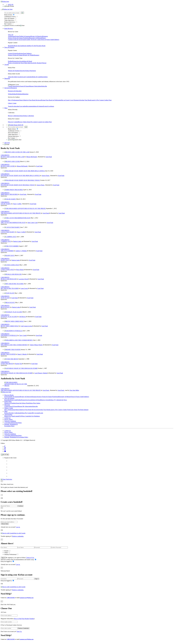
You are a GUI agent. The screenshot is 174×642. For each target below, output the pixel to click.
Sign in (3, 557)
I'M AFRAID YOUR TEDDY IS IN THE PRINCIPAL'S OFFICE (20, 175)
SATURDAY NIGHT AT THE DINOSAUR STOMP (16, 373)
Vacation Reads (41, 45)
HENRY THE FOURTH (8, 354)
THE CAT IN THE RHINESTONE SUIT (13, 222)
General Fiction (12, 53)
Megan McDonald (31, 157)
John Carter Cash (32, 222)
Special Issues (20, 86)
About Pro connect (32, 122)
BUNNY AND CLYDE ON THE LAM (12, 157)
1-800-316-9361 (11, 597)
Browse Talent (22, 122)
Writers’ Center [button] (8, 408)
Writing (10, 94)
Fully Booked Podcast (40, 63)
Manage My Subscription (25, 406)
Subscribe (44, 86)
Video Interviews (9, 20)
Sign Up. (19, 631)
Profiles (10, 61)
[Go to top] (5, 455)
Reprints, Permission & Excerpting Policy (11, 425)
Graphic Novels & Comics (33, 39)
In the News (20, 63)
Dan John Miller (74, 390)
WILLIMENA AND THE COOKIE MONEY (14, 345)
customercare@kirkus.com (26, 597)
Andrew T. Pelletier (21, 251)
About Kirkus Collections (26, 115)
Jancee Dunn (46, 175)
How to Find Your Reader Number (24, 618)
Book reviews (8, 15)
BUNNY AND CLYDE (8, 166)
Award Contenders (27, 77)
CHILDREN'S (5, 155)
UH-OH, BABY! (6, 204)
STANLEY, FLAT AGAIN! (9, 316)
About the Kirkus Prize (25, 70)
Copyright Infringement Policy (13, 422)
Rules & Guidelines (38, 77)
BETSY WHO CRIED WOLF (10, 326)
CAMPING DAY (6, 241)
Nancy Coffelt (17, 204)
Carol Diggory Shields (40, 373)
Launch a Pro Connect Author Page (60, 409)
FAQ (20, 416)
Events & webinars (48, 106)
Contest (16, 416)
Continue (20, 506)
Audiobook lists (24, 45)
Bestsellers (11, 45)
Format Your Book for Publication (51, 100)
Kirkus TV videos (55, 400)
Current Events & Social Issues (17, 39)
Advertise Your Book (85, 100)
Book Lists (13, 400)
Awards (21, 61)
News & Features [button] (9, 47)
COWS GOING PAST (7, 269)
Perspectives (15, 61)
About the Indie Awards (15, 77)
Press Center (25, 416)
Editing (14, 94)
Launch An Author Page (45, 122)
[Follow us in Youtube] (5, 451)
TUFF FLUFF (5, 298)
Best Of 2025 (33, 45)
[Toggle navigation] (1, 9)
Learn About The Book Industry (79, 409)
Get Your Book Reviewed (34, 100)
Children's (56, 39)
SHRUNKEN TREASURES (9, 194)
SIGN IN (10, 4)
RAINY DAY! (5, 260)
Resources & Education (14, 91)
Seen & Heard (28, 61)
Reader (6, 551)
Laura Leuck (24, 288)
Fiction (17, 36)
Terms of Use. (30, 557)
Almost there (4, 524)
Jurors (34, 70)
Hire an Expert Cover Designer (70, 100)
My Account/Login (37, 413)
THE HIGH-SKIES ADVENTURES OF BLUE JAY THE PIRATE (21, 213)
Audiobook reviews (10, 16)
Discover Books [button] (9, 395)
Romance (45, 36)
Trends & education (13, 106)
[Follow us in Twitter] (5, 448)
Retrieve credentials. (18, 536)
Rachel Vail (18, 363)
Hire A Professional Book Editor (17, 100)
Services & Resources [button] (10, 88)
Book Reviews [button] (8, 28)
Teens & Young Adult (47, 39)
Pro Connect (8, 24)
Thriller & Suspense (24, 36)
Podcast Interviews (9, 22)
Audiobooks (11, 36)
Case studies (22, 106)
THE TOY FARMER (7, 251)
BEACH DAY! (5, 307)
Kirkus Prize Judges (34, 403)
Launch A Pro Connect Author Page (101, 100)
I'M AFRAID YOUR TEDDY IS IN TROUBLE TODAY (18, 185)
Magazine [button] (7, 78)
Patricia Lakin (17, 241)
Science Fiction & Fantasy (15, 38)
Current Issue (12, 86)
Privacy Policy (8, 419)
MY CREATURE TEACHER (10, 288)
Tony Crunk (23, 335)
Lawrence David (23, 279)
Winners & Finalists (13, 70)
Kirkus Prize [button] (8, 401)
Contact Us (7, 430)
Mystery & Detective (36, 36)
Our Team (11, 416)
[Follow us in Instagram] (5, 449)
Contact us (7, 418)
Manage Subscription (35, 86)
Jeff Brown (22, 316)
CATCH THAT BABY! (8, 232)
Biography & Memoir (35, 38)
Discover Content (13, 122)
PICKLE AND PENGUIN (9, 279)
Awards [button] (6, 64)
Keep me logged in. (6, 561)
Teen (24, 53)
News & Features (9, 18)
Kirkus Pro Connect (26, 413)
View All (10, 34)
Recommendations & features (34, 106)
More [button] (5, 108)
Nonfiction (26, 38)
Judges (46, 77)
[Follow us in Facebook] (4, 446)
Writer (6, 552)
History (44, 38)
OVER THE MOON (7, 363)
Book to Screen (12, 63)
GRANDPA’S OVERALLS (9, 335)
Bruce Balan (20, 269)
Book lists (17, 45)
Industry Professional (10, 554)
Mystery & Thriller (28, 55)
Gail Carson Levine (26, 326)
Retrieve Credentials (23, 628)
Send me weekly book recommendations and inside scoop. (18, 559)
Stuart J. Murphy (22, 354)
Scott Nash (49, 157)
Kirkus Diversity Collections (12, 413)
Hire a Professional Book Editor (13, 409)
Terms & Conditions (10, 421)
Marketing (25, 94)
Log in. (18, 527)
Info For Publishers (34, 416)
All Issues (26, 86)
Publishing (19, 94)
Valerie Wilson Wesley (36, 345)
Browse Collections (13, 115)
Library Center (12, 103)
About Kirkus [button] (8, 414)
